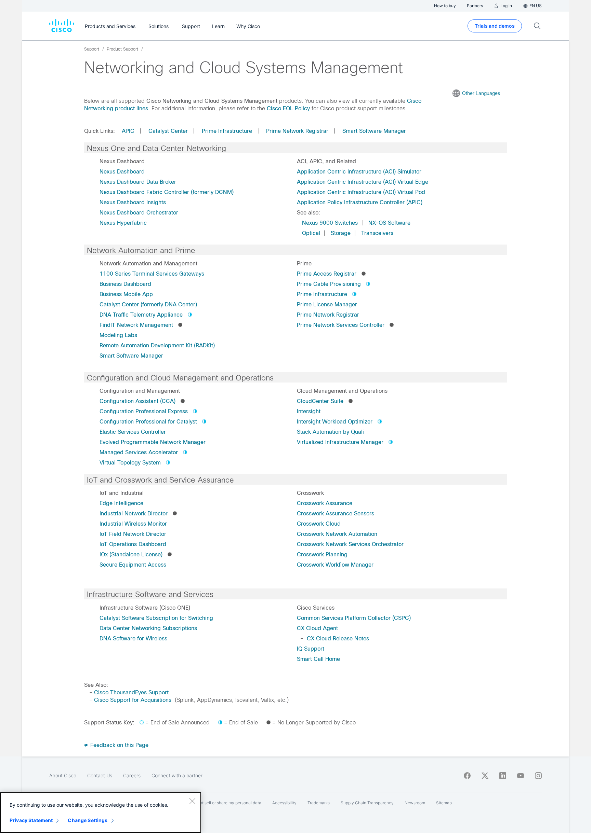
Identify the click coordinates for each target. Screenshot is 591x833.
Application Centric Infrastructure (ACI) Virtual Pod (361, 192)
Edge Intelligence (121, 503)
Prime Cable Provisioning (329, 284)
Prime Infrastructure (227, 131)
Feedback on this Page (118, 745)
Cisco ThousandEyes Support (131, 692)
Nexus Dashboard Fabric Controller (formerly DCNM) (167, 192)
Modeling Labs (118, 335)
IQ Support (310, 649)
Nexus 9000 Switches (330, 223)
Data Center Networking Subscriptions (148, 628)
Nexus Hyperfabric (123, 223)
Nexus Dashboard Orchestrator (139, 213)
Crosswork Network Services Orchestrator (350, 544)
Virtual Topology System (130, 463)
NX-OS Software (389, 223)
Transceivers (377, 233)
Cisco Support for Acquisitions (132, 700)
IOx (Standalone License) (131, 554)
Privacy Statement (31, 820)
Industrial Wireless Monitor (133, 524)
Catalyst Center (168, 131)
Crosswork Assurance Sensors (335, 513)
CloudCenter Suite (320, 401)
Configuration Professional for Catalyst (148, 422)
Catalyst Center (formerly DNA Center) (148, 304)
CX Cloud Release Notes (338, 638)
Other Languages (481, 93)
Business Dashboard (125, 284)
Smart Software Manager (374, 131)
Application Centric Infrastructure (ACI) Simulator (359, 172)
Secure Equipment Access (133, 565)
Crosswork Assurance (324, 503)
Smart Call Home (318, 659)
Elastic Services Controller (133, 432)
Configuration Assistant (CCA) (137, 401)
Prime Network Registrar (297, 131)
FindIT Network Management (136, 325)
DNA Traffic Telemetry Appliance (141, 315)
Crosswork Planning (322, 554)
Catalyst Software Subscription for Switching (156, 618)
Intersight (308, 411)
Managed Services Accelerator (139, 452)
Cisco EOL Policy (288, 108)
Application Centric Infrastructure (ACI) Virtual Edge (362, 182)
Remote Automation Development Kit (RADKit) (157, 345)
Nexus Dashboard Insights (133, 202)
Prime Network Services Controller (340, 325)
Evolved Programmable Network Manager (153, 442)
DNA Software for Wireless (133, 638)
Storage (341, 233)
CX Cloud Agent (317, 628)
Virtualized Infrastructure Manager (340, 442)
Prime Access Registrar (326, 274)
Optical (311, 233)
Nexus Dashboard (122, 172)
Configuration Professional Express (144, 411)
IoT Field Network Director (133, 534)
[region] (100, 812)
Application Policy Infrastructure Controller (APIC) (359, 202)
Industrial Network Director (134, 513)
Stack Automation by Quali (330, 432)
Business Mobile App (126, 294)
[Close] (192, 800)
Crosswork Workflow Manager (335, 565)
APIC (128, 131)
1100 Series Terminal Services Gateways (152, 274)
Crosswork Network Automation (337, 534)
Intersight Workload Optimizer (334, 422)
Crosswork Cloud (319, 524)
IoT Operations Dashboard (133, 544)
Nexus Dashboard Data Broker (138, 182)
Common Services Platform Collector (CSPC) (354, 618)
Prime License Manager (327, 304)
